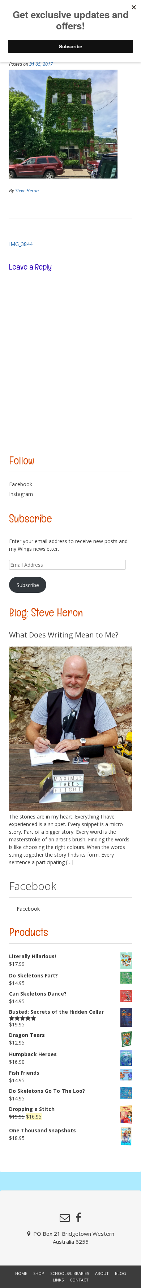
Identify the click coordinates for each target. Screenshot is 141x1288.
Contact (79, 1280)
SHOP (38, 1273)
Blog (120, 1273)
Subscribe (28, 585)
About (102, 1273)
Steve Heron (27, 191)
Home (21, 1273)
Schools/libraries (69, 1273)
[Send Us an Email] (65, 1218)
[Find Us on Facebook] (78, 1218)
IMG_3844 (21, 244)
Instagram (21, 494)
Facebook (20, 484)
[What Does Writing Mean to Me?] (70, 808)
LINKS (58, 1280)
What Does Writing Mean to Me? (63, 635)
